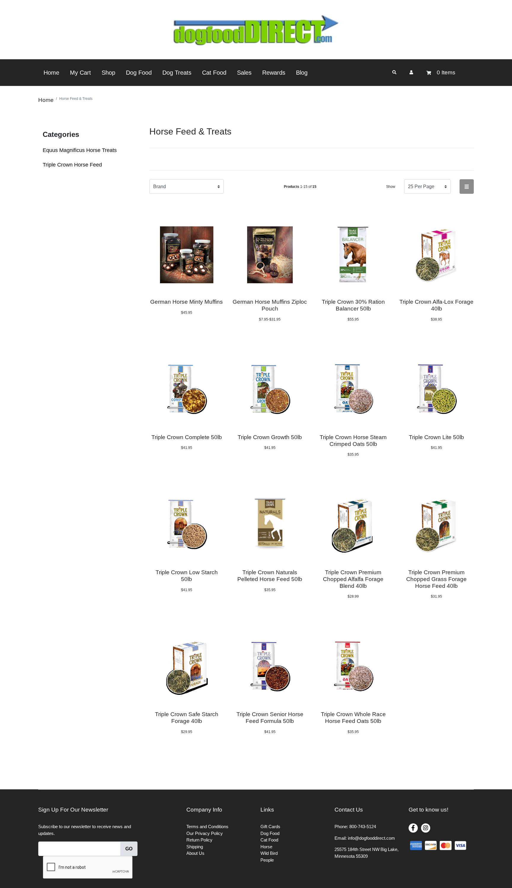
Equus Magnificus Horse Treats (80, 150)
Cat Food (214, 72)
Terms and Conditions (207, 826)
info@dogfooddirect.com (371, 838)
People (267, 860)
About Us (195, 853)
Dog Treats (176, 72)
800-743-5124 (362, 826)
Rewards (273, 72)
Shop (108, 72)
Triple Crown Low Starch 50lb (187, 575)
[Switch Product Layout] (467, 186)
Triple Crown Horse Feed (72, 165)
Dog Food (139, 72)
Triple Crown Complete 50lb (186, 437)
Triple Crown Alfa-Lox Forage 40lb (436, 305)
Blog (302, 72)
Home (51, 72)
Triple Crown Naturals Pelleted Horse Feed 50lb (269, 575)
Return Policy (199, 839)
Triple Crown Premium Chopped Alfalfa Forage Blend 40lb (353, 579)
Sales (244, 72)
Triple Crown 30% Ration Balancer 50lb (353, 305)
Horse (266, 846)
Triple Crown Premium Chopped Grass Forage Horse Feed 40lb (436, 579)
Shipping (194, 846)
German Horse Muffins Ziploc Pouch (270, 305)
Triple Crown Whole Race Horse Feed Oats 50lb (353, 717)
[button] (411, 72)
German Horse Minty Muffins (186, 302)
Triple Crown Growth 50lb (270, 437)
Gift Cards (270, 826)
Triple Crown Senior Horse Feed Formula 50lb (269, 717)
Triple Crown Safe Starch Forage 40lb (186, 717)
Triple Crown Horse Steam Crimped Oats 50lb (353, 440)
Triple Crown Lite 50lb (436, 437)
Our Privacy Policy (204, 833)
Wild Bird (269, 853)
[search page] (394, 72)
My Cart (80, 72)
